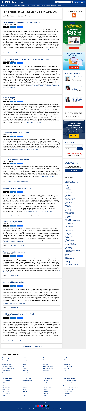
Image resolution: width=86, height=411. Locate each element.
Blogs (64, 370)
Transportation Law (69, 258)
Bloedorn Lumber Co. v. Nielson (16, 132)
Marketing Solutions (56, 5)
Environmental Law (69, 213)
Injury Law (27, 340)
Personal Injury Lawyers (8, 372)
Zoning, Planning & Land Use (71, 264)
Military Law (67, 241)
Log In (76, 2)
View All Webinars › (74, 106)
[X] (48, 406)
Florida (24, 389)
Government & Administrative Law (72, 220)
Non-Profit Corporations (70, 246)
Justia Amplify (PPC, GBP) (69, 389)
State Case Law (26, 385)
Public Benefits (68, 251)
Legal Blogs (46, 383)
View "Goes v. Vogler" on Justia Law (32, 122)
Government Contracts (70, 222)
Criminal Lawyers (6, 364)
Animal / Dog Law (69, 181)
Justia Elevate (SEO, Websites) (70, 387)
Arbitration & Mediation (70, 184)
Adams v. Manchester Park (14, 282)
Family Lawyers (6, 370)
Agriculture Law (68, 179)
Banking (9, 215)
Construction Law (12, 52)
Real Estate (46, 370)
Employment (46, 364)
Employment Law (69, 210)
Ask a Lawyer (13, 5)
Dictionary (66, 360)
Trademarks (46, 391)
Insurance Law (68, 229)
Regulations (5, 385)
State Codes (25, 383)
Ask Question (74, 170)
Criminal (25, 362)
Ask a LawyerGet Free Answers (71, 163)
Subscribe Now (74, 135)
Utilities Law (67, 261)
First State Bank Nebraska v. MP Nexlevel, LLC (21, 23)
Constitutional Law (12, 245)
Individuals (26, 358)
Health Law (67, 224)
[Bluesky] (46, 406)
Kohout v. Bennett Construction (16, 159)
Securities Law (68, 255)
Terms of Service (46, 408)
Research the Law (22, 5)
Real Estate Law (68, 254)
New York (25, 391)
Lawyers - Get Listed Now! (74, 153)
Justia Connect (21, 408)
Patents (45, 389)
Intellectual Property (69, 230)
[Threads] (44, 406)
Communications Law (70, 198)
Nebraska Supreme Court (70, 244)
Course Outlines (67, 366)
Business (45, 358)
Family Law (67, 217)
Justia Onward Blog (68, 391)
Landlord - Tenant (69, 236)
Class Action (68, 195)
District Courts (5, 391)
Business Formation (48, 360)
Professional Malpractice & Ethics (72, 250)
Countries (45, 393)
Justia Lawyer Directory (69, 383)
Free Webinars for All (72, 73)
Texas (24, 393)
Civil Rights (67, 194)
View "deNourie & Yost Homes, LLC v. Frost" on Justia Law (37, 211)
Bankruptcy (67, 188)
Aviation (67, 185)
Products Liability (69, 248)
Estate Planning (68, 216)
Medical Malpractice (69, 240)
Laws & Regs (39, 5)
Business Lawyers (6, 362)
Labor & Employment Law (22, 181)
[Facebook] (40, 406)
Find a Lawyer (4, 5)
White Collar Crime (69, 262)
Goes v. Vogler (9, 97)
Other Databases (48, 378)
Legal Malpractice (69, 239)
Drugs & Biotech (68, 206)
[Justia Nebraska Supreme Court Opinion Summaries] (7, 2)
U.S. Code (4, 383)
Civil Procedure (15, 215)
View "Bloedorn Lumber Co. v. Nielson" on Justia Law (24, 149)
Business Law (68, 189)
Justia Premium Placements (70, 385)
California (25, 387)
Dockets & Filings (6, 393)
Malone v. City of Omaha (13, 221)
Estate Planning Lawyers (8, 368)
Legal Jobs (45, 380)
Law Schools (31, 5)
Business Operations (48, 362)
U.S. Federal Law (7, 378)
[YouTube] (38, 406)
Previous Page (26, 346)
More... (3, 375)
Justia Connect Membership (70, 380)
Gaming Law (68, 219)
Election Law (68, 209)
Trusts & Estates (68, 260)
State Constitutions (27, 380)
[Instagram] (42, 406)
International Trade (48, 368)
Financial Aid (66, 364)
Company (35, 408)
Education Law (68, 208)
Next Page (38, 346)
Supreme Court (6, 387)
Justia (44, 402)
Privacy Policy (54, 408)
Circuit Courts (5, 389)
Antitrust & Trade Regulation (71, 182)
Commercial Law (69, 196)
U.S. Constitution (6, 380)
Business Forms (47, 385)
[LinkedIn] (36, 406)
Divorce (24, 364)
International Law (69, 232)
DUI (23, 366)
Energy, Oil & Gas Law (70, 212)
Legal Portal (29, 408)
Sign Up (82, 2)
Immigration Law (69, 226)
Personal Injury (35, 215)
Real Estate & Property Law (22, 153)
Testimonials (66, 393)
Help (40, 408)
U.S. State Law (27, 378)
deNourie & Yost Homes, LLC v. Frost (18, 188)
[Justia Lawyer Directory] (50, 406)
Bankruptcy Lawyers (7, 360)
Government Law (69, 223)
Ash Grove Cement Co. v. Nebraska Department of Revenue (27, 59)
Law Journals (66, 368)
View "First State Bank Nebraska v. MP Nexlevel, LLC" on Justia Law (41, 49)
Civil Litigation (68, 191)
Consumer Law (68, 202)
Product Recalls (47, 387)
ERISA (66, 215)
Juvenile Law (68, 233)
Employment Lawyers (7, 366)
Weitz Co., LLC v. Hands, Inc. (14, 252)
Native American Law (70, 243)
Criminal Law (68, 205)
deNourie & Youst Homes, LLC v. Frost (18, 314)
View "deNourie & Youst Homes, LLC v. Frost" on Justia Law (36, 337)
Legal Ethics (67, 237)
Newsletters (47, 5)
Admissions (66, 362)
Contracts (18, 52)
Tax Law (18, 91)
